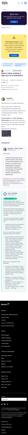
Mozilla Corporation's (10, 408)
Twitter (3, 320)
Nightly (3, 364)
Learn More (14, 55)
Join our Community (7, 323)
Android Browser (6, 340)
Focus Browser (5, 346)
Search (19, 3)
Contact (3, 432)
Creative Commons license (11, 416)
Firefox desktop (6, 338)
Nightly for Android (7, 367)
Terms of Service (6, 424)
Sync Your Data (5, 384)
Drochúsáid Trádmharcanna (9, 314)
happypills (9, 98)
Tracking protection (14, 85)
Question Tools (5, 27)
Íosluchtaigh (5, 335)
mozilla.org (4, 421)
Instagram (7, 404)
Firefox (4, 9)
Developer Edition (6, 355)
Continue (14, 21)
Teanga (3, 396)
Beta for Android (6, 361)
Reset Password (6, 381)
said (8, 153)
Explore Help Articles (7, 326)
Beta (2, 358)
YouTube (4, 404)
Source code (5, 317)
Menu (22, 3)
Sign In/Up (4, 376)
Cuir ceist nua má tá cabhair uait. (20, 64)
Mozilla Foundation (14, 409)
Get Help (3, 387)
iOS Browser (5, 343)
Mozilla (5, 304)
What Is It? (4, 379)
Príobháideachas (6, 427)
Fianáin (3, 430)
